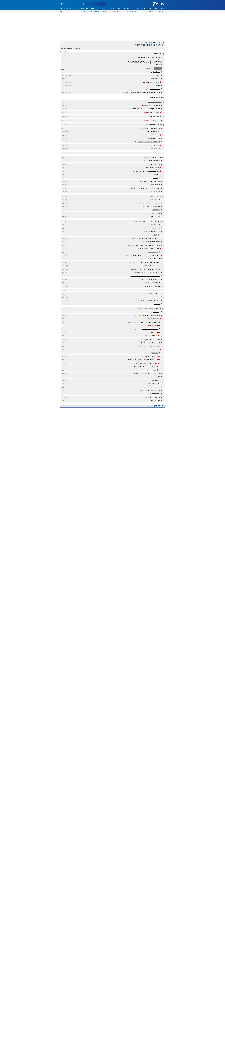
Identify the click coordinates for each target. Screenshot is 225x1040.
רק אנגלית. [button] (156, 235)
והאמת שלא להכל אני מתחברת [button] (150, 329)
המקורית (134, 171)
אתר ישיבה (97, 11)
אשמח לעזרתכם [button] (157, 196)
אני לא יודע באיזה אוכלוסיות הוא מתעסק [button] (148, 248)
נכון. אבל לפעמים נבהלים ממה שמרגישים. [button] (148, 142)
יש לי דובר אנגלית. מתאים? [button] (153, 228)
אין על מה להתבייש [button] (155, 89)
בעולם (132, 8)
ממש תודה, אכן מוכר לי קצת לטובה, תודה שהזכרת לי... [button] (145, 276)
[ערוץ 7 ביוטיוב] (64, 8)
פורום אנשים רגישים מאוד (150, 42)
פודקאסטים (126, 8)
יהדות (92, 8)
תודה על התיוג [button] (156, 210)
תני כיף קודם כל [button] (155, 319)
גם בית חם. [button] (157, 216)
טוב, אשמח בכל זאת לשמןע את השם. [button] (148, 238)
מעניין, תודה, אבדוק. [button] (152, 265)
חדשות (163, 8)
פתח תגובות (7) (149, 68)
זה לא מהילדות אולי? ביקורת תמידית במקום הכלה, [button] (144, 359)
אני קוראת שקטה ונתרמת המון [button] (151, 315)
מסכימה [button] (158, 148)
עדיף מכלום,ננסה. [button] (155, 231)
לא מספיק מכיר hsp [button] (152, 356)
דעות (101, 8)
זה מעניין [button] (157, 79)
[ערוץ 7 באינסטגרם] (67, 8)
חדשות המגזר (161, 11)
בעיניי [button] (154, 370)
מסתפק (157, 85)
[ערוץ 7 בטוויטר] (73, 8)
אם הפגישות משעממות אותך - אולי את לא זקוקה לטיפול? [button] (145, 92)
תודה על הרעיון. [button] (155, 283)
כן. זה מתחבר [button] (156, 312)
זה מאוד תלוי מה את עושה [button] (152, 82)
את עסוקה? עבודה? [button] (154, 167)
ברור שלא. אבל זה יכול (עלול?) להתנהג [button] (146, 366)
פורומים (104, 11)
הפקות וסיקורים (85, 8)
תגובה (157, 68)
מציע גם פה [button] (157, 400)
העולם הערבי (124, 11)
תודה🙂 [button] (157, 380)
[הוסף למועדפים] (162, 45)
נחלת (148, 131)
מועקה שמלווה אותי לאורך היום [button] (153, 308)
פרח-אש (73, 48)
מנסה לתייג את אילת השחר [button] (153, 206)
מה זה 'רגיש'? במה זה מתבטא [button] (152, 105)
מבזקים (157, 8)
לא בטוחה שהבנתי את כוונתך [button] (152, 346)
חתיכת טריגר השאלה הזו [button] (153, 128)
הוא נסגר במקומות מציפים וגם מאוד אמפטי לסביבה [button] (146, 109)
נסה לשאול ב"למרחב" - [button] (154, 286)
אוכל (97, 8)
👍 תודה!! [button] (154, 336)
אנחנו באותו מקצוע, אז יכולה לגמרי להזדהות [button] (146, 322)
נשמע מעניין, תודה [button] (155, 259)
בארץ (137, 8)
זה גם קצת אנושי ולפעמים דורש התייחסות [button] (149, 373)
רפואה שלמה (133, 11)
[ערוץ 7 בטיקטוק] (61, 8)
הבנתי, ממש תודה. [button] (153, 252)
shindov (145, 397)
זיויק (152, 72)
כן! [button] (159, 75)
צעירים (140, 11)
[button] (157, 174)
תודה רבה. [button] (157, 185)
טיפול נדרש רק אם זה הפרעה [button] (152, 390)
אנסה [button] (157, 349)
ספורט (109, 11)
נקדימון (140, 181)
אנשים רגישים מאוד (145, 45)
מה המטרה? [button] (157, 213)
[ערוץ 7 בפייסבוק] (70, 8)
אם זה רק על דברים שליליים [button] (153, 342)
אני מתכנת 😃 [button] (154, 325)
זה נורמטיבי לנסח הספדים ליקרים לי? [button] (152, 125)
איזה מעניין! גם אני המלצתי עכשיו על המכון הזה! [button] (147, 269)
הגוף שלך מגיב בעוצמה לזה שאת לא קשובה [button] (147, 171)
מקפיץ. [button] (158, 224)
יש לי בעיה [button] (159, 293)
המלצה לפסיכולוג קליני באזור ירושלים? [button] (151, 221)
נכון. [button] (158, 145)
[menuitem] (162, 8)
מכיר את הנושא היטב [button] (154, 161)
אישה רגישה (149, 54)
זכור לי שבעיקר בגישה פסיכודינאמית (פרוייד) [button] (147, 262)
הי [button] (159, 85)
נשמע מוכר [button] (155, 353)
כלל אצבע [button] (157, 387)
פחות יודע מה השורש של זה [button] (149, 363)
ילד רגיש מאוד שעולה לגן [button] (155, 102)
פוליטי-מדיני (144, 8)
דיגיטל (145, 11)
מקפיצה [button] (158, 199)
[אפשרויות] (62, 68)
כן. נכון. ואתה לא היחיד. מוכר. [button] (152, 300)
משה (69, 48)
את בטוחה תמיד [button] (156, 191)
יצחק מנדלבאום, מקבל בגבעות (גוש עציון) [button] (149, 272)
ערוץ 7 (162, 42)
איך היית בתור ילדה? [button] (155, 120)
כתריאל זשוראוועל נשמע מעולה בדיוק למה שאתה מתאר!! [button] (145, 255)
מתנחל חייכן (142, 342)
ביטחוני (151, 8)
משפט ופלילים (117, 8)
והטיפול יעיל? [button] (156, 72)
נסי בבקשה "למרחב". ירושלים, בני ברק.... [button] (149, 203)
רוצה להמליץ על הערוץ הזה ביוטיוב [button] (151, 181)
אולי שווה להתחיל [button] (155, 297)
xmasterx (149, 191)
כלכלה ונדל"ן (108, 8)
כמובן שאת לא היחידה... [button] (153, 339)
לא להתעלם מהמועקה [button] (154, 394)
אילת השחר (149, 210)
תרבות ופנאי (116, 11)
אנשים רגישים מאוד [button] (156, 117)
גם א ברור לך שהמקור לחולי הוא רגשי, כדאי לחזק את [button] (146, 188)
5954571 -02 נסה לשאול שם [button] (152, 279)
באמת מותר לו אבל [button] (155, 164)
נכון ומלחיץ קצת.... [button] (155, 131)
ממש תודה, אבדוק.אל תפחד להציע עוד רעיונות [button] (147, 245)
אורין (131, 188)
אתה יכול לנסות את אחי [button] (154, 242)
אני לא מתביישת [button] (157, 54)
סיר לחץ (143, 206)
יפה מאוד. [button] (155, 178)
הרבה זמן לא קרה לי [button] (156, 157)
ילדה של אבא (64, 48)
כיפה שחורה (152, 11)
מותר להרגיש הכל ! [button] (155, 138)
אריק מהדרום (144, 241)
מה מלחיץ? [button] (156, 135)
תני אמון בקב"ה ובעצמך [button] (154, 397)
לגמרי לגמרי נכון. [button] (155, 383)
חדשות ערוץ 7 (157, 5)
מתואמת (128, 92)
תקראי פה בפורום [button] (154, 112)
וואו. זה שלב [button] (157, 304)
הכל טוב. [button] (155, 332)
